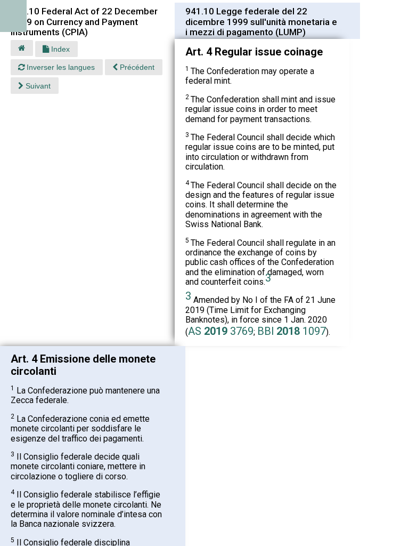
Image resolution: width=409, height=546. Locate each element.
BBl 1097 (291, 331)
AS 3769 (220, 331)
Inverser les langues (59, 67)
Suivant (37, 86)
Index (59, 49)
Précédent (136, 67)
